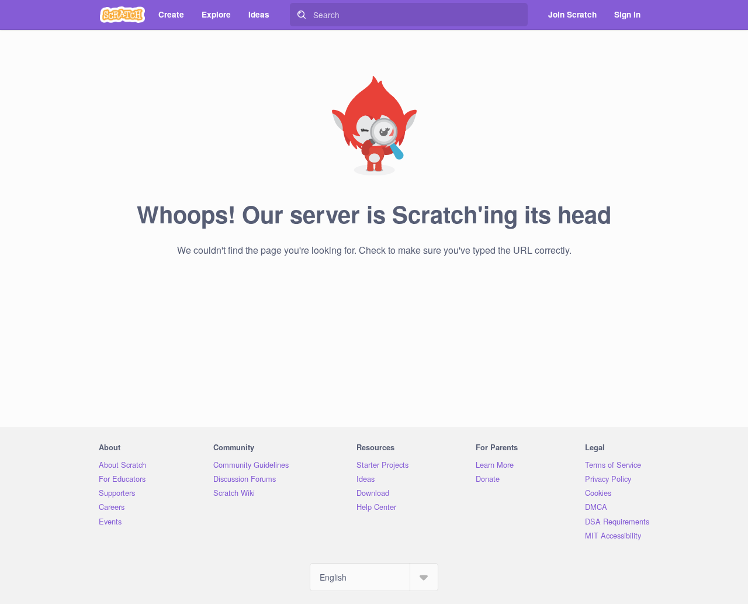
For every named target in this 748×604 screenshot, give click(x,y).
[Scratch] (122, 14)
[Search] (301, 14)
